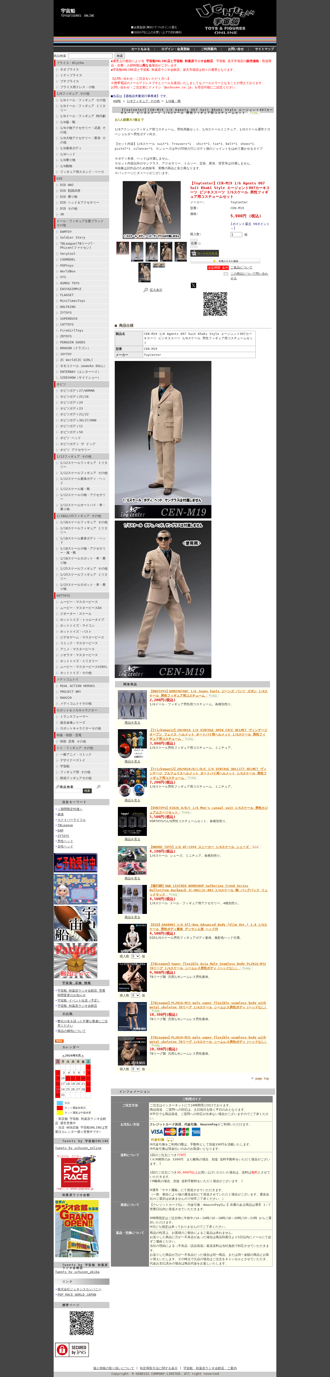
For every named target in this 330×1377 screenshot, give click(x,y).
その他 (67, 1013)
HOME (117, 101)
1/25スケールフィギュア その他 (84, 568)
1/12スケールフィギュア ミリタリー (84, 465)
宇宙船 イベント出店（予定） (78, 1000)
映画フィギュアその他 (76, 778)
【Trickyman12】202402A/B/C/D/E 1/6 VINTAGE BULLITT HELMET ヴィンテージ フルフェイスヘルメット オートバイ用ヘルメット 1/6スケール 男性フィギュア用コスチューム (208, 773)
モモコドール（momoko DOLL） (83, 366)
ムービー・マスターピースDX (81, 608)
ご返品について (241, 267)
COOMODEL (68, 259)
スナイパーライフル (71, 820)
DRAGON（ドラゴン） (75, 348)
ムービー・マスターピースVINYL (84, 667)
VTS (63, 277)
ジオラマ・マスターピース (79, 655)
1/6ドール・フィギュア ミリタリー (83, 108)
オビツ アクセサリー (75, 450)
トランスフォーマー (74, 716)
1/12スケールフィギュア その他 (84, 473)
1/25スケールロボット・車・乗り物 (83, 587)
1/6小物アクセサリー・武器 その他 (83, 130)
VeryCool (68, 253)
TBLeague (65, 825)
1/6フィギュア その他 (73, 93)
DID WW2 (67, 185)
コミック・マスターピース (79, 643)
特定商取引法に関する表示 (159, 1368)
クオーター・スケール (76, 613)
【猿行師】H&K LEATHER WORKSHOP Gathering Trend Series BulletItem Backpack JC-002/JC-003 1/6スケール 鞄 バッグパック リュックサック (209, 890)
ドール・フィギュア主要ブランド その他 (80, 223)
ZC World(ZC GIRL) (76, 360)
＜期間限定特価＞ (70, 809)
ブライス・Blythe (70, 63)
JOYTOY (66, 354)
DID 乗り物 (68, 196)
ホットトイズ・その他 (76, 673)
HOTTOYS (63, 595)
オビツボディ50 (71, 432)
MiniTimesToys (72, 301)
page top (262, 1078)
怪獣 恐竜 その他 (73, 741)
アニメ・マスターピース (77, 649)
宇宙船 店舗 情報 (76, 983)
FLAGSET (67, 295)
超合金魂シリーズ (72, 722)
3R (62, 214)
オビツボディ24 (71, 402)
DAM (60, 830)
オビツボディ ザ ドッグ (77, 444)
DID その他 (68, 208)
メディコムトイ (68, 679)
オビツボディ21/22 (74, 414)
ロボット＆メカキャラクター (77, 710)
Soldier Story (72, 237)
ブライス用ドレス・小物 (77, 87)
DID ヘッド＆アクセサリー (79, 202)
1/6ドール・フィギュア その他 (83, 100)
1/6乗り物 (67, 160)
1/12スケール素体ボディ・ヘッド (83, 481)
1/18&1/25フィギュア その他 (79, 516)
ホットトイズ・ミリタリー (79, 661)
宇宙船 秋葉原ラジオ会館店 (77, 1006)
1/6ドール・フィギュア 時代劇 (83, 116)
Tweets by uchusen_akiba (77, 1272)
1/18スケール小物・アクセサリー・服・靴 (83, 550)
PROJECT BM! (70, 691)
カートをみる (140, 49)
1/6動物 (66, 166)
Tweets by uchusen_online (78, 1148)
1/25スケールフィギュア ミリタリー (84, 576)
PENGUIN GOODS (72, 342)
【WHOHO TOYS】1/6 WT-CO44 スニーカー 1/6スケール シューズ (200, 847)
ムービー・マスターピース (79, 602)
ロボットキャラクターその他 (80, 728)
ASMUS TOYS (69, 283)
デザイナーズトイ (72, 760)
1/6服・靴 (67, 122)
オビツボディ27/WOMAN (77, 390)
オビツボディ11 (71, 426)
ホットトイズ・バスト (76, 631)
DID (59, 178)
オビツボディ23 (71, 408)
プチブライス (69, 81)
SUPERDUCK (69, 318)
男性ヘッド (65, 841)
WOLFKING (68, 307)
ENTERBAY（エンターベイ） (80, 372)
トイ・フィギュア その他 (75, 748)
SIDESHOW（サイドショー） (80, 377)
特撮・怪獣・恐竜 (69, 735)
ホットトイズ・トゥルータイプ (82, 619)
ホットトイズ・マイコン (77, 625)
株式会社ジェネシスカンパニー (79, 1289)
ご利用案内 (209, 49)
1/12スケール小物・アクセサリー (83, 497)
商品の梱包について (71, 1031)
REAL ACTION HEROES (77, 686)
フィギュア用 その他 (75, 772)
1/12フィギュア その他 (74, 456)
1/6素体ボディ (71, 148)
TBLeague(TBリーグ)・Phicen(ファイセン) (78, 245)
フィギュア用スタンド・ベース (82, 172)
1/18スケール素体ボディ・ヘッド (83, 540)
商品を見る (132, 722)
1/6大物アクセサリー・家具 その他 (83, 140)
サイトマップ (264, 49)
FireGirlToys (71, 330)
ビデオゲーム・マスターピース (82, 637)
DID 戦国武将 (70, 190)
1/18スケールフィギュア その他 (84, 522)
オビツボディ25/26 (74, 396)
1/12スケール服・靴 (75, 489)
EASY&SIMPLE (70, 289)
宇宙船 (68, 11)
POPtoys (67, 265)
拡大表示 (156, 290)
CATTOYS (67, 324)
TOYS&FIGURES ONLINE (77, 15)
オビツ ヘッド (70, 438)
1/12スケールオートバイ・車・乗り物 (83, 507)
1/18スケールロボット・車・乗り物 (83, 560)
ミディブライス (71, 75)
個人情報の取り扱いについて (113, 1368)
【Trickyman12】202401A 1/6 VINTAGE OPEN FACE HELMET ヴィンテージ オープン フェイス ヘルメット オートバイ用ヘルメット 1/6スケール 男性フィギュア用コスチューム (208, 734)
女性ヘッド (65, 846)
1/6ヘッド (67, 154)
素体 (60, 814)
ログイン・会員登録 (175, 49)
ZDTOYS (66, 336)
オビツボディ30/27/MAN (78, 420)
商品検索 (60, 56)
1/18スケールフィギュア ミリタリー (84, 530)
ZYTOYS (66, 312)
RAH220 (66, 697)
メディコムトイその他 (76, 703)
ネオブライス (69, 69)
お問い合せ (236, 49)
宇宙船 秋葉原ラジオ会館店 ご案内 (210, 1368)
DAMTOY (66, 231)
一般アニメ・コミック (76, 754)
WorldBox (68, 271)
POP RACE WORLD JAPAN (76, 1294)
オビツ (61, 384)
